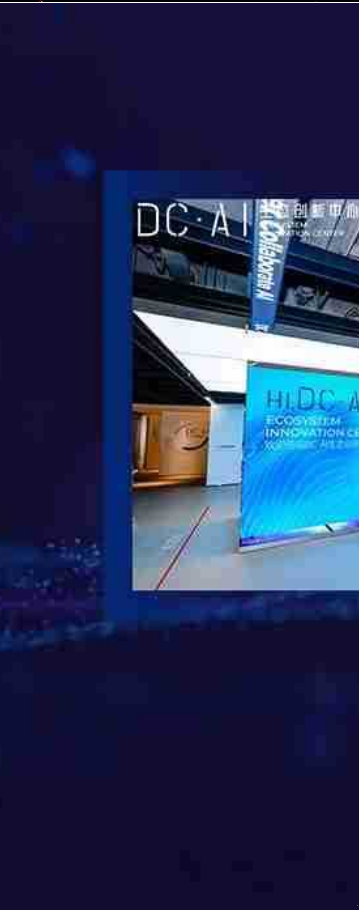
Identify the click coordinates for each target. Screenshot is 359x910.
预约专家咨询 (42, 468)
